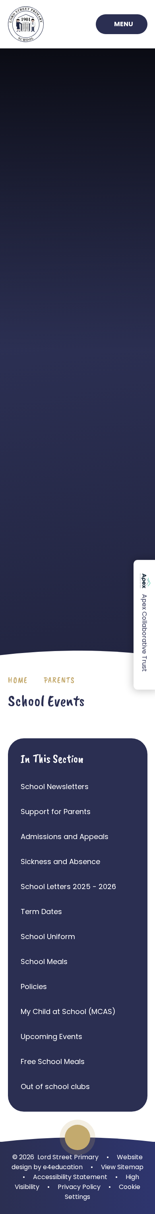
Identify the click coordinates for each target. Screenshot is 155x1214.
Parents (59, 680)
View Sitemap (122, 1167)
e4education (63, 1167)
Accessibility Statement (70, 1176)
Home (18, 680)
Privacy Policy (79, 1186)
